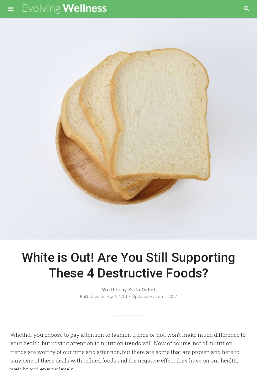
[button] (10, 9)
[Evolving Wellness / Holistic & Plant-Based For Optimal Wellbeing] (65, 9)
